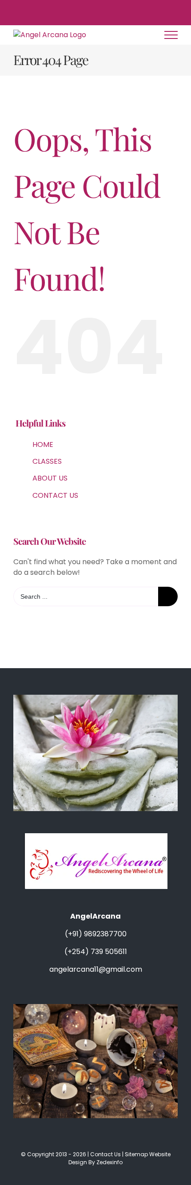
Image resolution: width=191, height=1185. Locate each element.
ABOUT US (50, 478)
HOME (42, 444)
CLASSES (47, 461)
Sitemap (137, 1154)
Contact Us (105, 1154)
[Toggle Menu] (171, 35)
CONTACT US (55, 495)
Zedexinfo (109, 1162)
